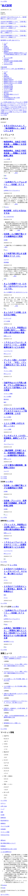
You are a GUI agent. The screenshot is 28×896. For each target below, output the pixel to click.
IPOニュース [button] (14, 105)
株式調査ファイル (9, 641)
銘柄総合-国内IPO (9, 53)
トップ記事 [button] (4, 102)
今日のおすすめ (8, 91)
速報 (5, 73)
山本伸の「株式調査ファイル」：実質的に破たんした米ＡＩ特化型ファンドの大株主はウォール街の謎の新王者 (15, 633)
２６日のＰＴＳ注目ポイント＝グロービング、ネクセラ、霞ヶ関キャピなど (15, 571)
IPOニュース (7, 353)
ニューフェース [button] (9, 110)
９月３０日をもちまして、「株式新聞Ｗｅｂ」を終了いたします (15, 128)
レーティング (7, 318)
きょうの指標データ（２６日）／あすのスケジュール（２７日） (15, 286)
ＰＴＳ (5, 580)
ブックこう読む (8, 371)
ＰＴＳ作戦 (7, 321)
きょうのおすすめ (9, 216)
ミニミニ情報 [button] (8, 112)
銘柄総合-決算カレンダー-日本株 (13, 81)
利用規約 (6, 96)
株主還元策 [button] (5, 113)
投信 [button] (2, 105)
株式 (5, 402)
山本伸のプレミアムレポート (12, 190)
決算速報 (3, 829)
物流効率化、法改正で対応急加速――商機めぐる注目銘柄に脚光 (15, 144)
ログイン (17, 40)
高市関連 (6, 262)
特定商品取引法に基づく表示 (12, 97)
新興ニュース (7, 336)
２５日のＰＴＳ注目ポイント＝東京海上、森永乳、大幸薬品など (15, 588)
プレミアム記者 (8, 84)
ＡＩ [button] (20, 105)
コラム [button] (2, 107)
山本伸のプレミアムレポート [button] (15, 102)
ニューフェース (8, 350)
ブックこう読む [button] (18, 110)
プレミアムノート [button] (17, 112)
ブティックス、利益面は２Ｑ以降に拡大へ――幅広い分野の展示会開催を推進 (15, 330)
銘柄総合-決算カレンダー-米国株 (13, 83)
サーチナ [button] (23, 105)
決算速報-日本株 (8, 61)
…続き (16, 172)
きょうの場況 (7, 396)
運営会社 (6, 92)
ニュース (6, 259)
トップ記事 (7, 159)
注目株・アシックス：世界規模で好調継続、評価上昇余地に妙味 (15, 503)
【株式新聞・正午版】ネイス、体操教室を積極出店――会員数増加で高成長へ (15, 452)
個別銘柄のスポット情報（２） (12, 723)
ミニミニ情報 (7, 429)
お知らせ (3, 68)
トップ (5, 71)
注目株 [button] (19, 107)
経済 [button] (6, 107)
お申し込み (11, 40)
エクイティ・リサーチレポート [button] (18, 103)
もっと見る (4, 1)
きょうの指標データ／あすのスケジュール (15, 292)
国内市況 (6, 399)
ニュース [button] (24, 107)
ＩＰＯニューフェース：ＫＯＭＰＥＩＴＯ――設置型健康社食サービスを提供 (15, 344)
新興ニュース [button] (7, 105)
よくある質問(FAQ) (9, 99)
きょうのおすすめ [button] (12, 107)
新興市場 (6, 76)
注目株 (5, 74)
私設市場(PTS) (8, 78)
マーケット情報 (8, 89)
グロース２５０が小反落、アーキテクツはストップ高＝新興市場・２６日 (15, 411)
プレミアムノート (9, 444)
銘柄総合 (3, 823)
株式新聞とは (4, 40)
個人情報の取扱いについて (11, 94)
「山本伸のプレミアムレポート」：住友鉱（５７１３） (15, 184)
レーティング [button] (6, 103)
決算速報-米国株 (17, 61)
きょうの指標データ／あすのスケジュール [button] (12, 108)
